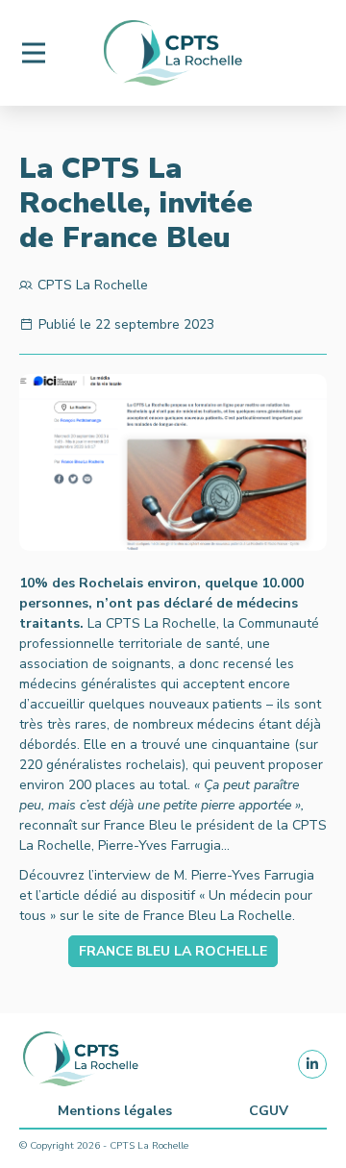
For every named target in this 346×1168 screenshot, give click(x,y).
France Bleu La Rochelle (173, 951)
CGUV (268, 1111)
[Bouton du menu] (33, 52)
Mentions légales (115, 1111)
